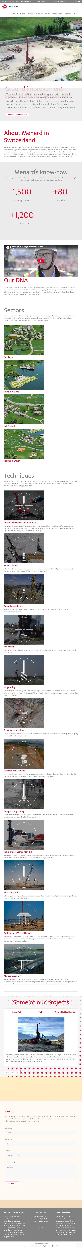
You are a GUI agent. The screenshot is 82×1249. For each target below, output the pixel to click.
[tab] (16, 1012)
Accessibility (56, 1246)
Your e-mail (9, 1139)
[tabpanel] (41, 1040)
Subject (8, 1151)
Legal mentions (26, 1246)
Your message (10, 1162)
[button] (76, 14)
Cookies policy (42, 1246)
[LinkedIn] (39, 1227)
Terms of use (49, 1246)
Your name (9, 1128)
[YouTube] (42, 1227)
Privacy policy (34, 1246)
